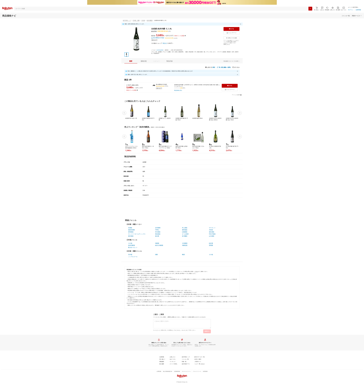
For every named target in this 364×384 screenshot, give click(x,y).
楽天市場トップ (127, 20)
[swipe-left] (124, 112)
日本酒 (143, 20)
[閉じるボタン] (241, 24)
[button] (322, 9)
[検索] (310, 9)
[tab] (130, 61)
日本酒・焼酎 (136, 20)
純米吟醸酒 (149, 20)
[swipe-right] (239, 112)
